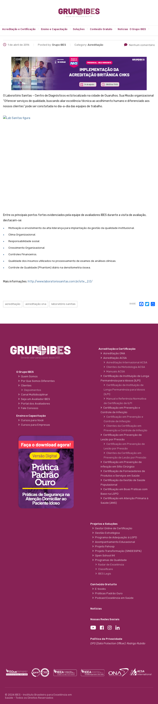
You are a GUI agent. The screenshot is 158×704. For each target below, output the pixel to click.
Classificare (105, 569)
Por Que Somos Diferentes (37, 380)
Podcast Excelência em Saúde (114, 597)
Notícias (123, 29)
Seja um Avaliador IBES (35, 399)
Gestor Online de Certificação (113, 528)
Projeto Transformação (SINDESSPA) (118, 550)
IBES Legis (104, 573)
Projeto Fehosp (104, 546)
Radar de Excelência (110, 564)
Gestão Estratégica (107, 532)
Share (132, 304)
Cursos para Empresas (35, 424)
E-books (100, 588)
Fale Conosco (29, 408)
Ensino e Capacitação (54, 29)
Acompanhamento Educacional (114, 541)
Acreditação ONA (35, 303)
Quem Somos (29, 376)
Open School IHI (104, 555)
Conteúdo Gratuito (101, 29)
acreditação (12, 303)
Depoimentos (32, 390)
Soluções (79, 29)
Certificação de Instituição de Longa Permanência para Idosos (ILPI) (124, 389)
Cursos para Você (32, 420)
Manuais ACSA (115, 371)
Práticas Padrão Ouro (108, 593)
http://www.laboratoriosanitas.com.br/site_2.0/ (60, 281)
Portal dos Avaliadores (35, 403)
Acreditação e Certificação (19, 29)
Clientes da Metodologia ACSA (125, 366)
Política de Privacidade (106, 638)
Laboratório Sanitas (63, 303)
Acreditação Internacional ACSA (126, 362)
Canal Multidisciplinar (34, 394)
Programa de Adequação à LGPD (115, 537)
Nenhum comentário (142, 45)
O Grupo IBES (138, 29)
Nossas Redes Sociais (104, 619)
